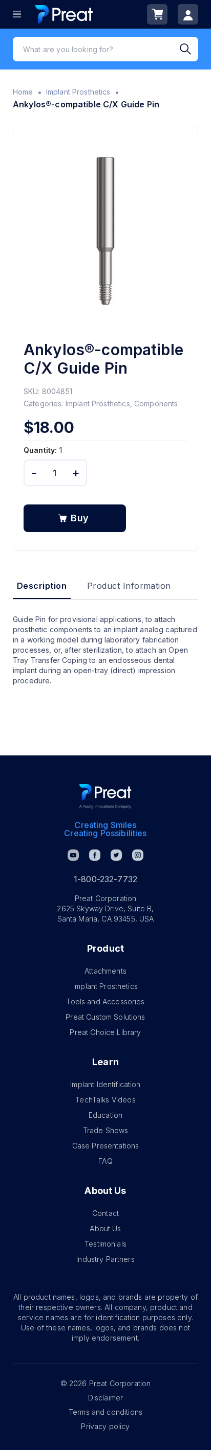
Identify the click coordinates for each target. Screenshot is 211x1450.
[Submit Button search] (189, 49)
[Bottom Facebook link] (94, 855)
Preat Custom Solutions (105, 1016)
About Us (105, 1228)
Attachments (105, 970)
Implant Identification (105, 1084)
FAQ (105, 1161)
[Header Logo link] (64, 14)
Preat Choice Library (105, 1032)
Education (105, 1115)
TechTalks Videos (105, 1099)
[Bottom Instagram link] (137, 855)
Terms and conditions (105, 1412)
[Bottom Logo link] (105, 796)
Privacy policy (105, 1426)
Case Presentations (105, 1145)
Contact (105, 1213)
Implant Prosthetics (78, 91)
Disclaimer (105, 1397)
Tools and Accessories (105, 1001)
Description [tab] (42, 586)
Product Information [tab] (129, 586)
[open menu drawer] (17, 14)
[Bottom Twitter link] (116, 855)
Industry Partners (105, 1259)
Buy (80, 518)
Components (156, 403)
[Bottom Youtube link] (73, 855)
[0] (157, 14)
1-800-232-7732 (105, 879)
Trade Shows (106, 1130)
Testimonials (105, 1243)
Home (23, 91)
